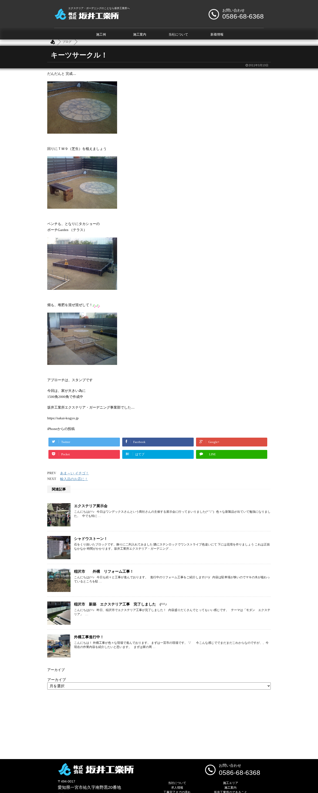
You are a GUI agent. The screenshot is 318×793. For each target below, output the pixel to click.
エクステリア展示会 (92, 506)
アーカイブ (56, 680)
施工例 (101, 34)
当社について (178, 34)
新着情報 (216, 34)
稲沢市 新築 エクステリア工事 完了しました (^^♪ (120, 604)
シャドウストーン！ (91, 539)
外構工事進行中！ (89, 637)
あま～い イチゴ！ (74, 473)
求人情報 (177, 787)
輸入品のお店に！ (74, 479)
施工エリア (230, 783)
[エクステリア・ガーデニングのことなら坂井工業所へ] (86, 18)
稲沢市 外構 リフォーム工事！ (104, 571)
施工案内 (139, 34)
